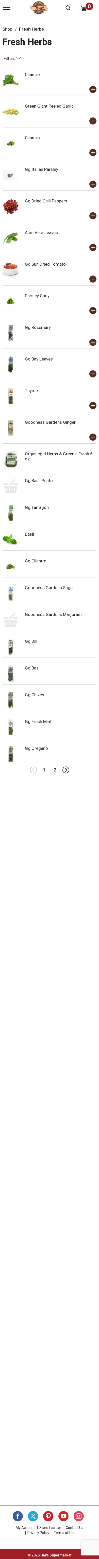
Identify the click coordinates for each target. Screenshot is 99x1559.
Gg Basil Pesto (39, 480)
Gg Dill (31, 641)
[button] (92, 89)
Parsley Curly (37, 295)
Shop (7, 29)
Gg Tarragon (37, 507)
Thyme (31, 390)
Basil (29, 534)
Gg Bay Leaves (39, 359)
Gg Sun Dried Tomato (45, 264)
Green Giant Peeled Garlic (49, 106)
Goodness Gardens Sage (49, 587)
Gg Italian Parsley (41, 169)
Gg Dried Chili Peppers (46, 200)
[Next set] (65, 770)
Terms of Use (64, 1533)
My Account (25, 1528)
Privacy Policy (38, 1533)
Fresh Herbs (31, 29)
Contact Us (74, 1528)
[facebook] (18, 1516)
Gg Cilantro (35, 560)
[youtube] (63, 1516)
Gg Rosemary (38, 327)
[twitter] (33, 1516)
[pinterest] (48, 1516)
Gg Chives (34, 694)
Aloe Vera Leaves (41, 232)
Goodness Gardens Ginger (50, 422)
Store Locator (50, 1528)
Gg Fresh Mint (38, 721)
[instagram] (79, 1516)
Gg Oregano (36, 748)
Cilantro (32, 74)
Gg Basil (33, 668)
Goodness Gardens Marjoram (53, 614)
